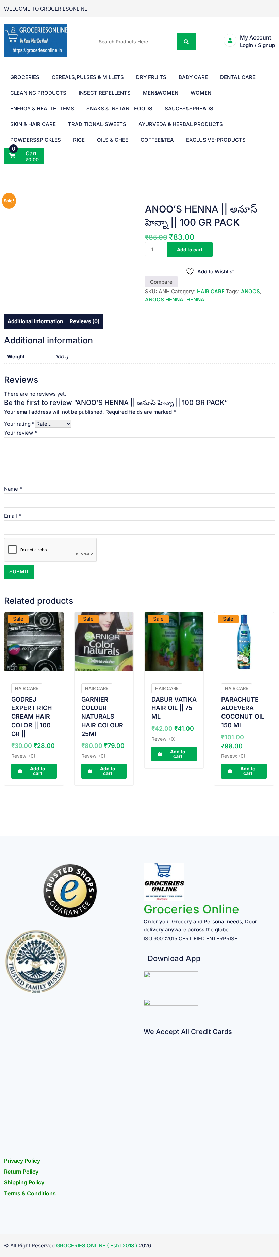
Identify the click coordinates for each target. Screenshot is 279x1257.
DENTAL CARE (238, 77)
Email (12, 516)
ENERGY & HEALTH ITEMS (42, 108)
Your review (20, 432)
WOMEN (201, 93)
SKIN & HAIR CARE (33, 124)
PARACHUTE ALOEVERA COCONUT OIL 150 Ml (242, 712)
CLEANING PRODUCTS (38, 93)
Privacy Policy (22, 1160)
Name (13, 489)
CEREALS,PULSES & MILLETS (88, 77)
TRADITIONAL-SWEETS (97, 124)
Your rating (19, 424)
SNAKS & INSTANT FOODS (119, 108)
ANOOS (250, 291)
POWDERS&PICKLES (35, 140)
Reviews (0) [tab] (85, 321)
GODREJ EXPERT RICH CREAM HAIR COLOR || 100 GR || (31, 716)
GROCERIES (24, 77)
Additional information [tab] (35, 321)
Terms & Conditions (30, 1193)
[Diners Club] (146, 1093)
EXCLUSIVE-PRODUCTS (216, 140)
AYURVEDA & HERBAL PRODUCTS (180, 124)
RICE (79, 140)
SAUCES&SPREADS (189, 108)
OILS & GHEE (112, 140)
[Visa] (146, 1067)
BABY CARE (193, 77)
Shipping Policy (24, 1182)
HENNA (195, 299)
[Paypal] (146, 1080)
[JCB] (146, 1133)
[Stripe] (146, 1120)
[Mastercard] (146, 1053)
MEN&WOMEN (160, 93)
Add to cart (189, 249)
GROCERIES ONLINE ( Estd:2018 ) (97, 1245)
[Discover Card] (146, 1106)
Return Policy (21, 1171)
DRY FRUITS (151, 77)
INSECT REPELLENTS (105, 93)
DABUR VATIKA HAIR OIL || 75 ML (174, 708)
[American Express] (146, 1040)
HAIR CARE (211, 291)
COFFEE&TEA (157, 140)
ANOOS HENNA (164, 299)
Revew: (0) (23, 756)
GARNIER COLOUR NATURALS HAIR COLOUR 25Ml (102, 716)
